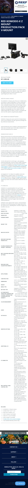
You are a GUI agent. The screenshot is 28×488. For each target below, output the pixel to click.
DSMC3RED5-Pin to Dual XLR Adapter (12, 168)
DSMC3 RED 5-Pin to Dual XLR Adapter (12, 419)
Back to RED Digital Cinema (15, 433)
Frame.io (19, 195)
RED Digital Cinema (6, 16)
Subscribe (21, 11)
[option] (6, 70)
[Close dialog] (27, 0)
